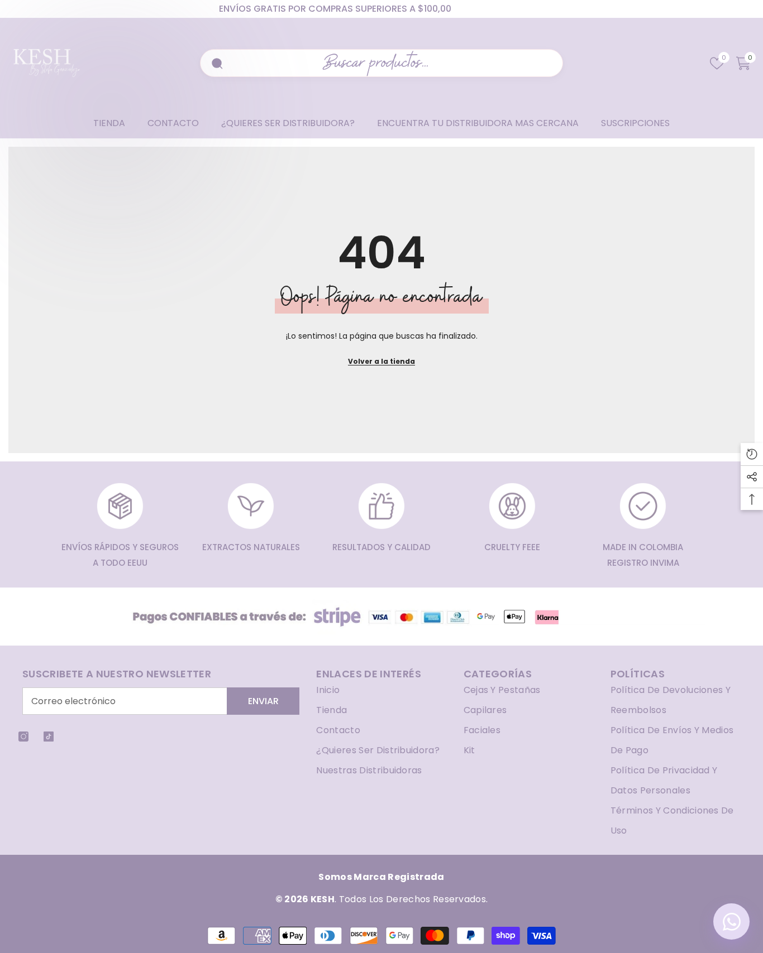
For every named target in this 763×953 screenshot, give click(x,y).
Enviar (263, 701)
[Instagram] (23, 736)
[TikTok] (48, 736)
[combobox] (388, 63)
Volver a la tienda (381, 361)
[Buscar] (215, 63)
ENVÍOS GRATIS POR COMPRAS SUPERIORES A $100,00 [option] (335, 8)
